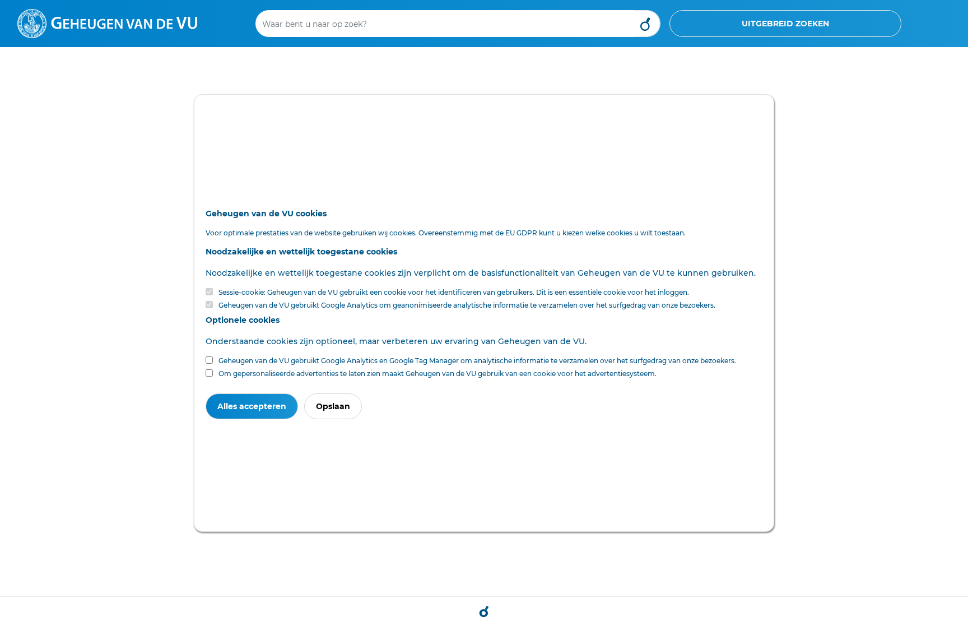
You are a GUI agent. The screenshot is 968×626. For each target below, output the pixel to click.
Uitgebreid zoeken (785, 23)
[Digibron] (107, 23)
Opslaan (333, 406)
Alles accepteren (251, 406)
